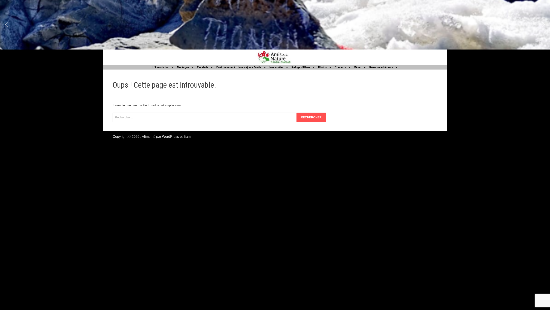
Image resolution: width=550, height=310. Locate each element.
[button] (6, 24)
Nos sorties (276, 67)
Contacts (340, 67)
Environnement (225, 67)
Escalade (202, 67)
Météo (357, 67)
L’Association (161, 67)
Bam (187, 136)
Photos (322, 67)
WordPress (170, 136)
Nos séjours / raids (249, 67)
